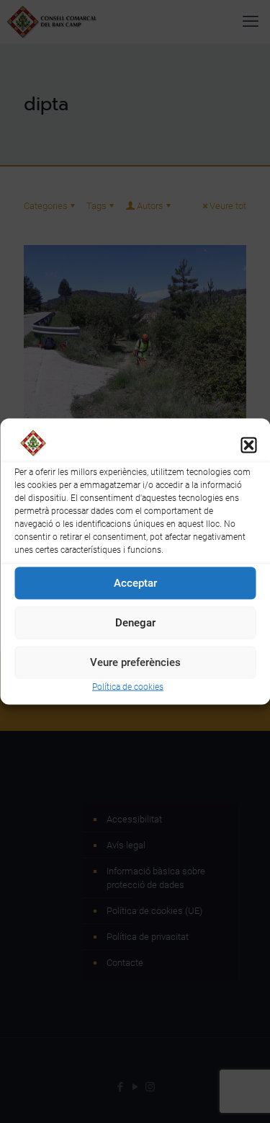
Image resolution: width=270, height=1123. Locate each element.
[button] (248, 445)
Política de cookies (127, 686)
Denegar (135, 622)
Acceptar (135, 583)
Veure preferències (135, 662)
